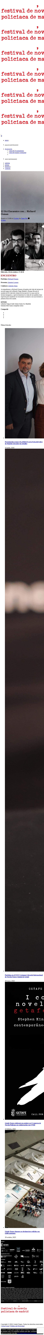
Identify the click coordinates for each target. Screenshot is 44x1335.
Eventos (16, 218)
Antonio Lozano (13, 282)
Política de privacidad (29, 1333)
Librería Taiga (12, 286)
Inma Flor (24, 218)
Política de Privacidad (17, 1326)
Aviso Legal (5, 1326)
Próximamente (32, 130)
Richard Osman (13, 279)
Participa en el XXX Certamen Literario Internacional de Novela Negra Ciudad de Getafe (24, 976)
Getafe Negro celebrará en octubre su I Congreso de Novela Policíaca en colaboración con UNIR (23, 1124)
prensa (3, 130)
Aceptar (19, 1333)
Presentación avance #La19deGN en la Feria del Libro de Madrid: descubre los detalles (24, 443)
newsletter (11, 130)
